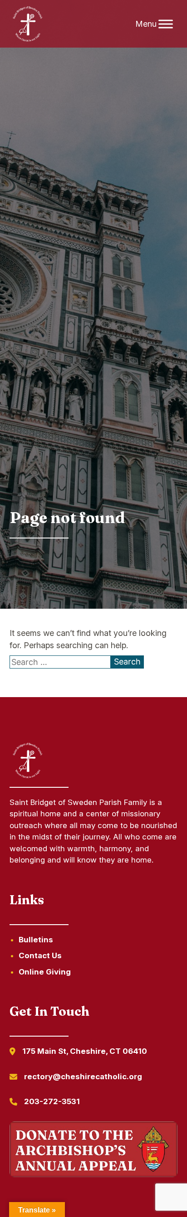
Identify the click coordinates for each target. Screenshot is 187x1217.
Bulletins (36, 939)
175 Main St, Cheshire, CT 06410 (84, 1051)
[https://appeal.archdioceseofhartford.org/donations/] (94, 1151)
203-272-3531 (52, 1101)
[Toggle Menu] (165, 23)
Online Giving (45, 971)
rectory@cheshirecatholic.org (83, 1076)
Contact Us (40, 955)
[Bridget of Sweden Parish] (28, 24)
